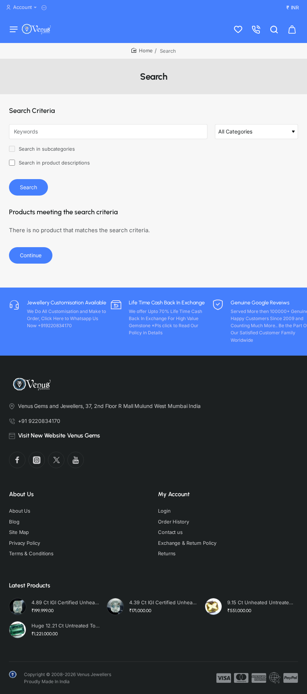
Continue (31, 255)
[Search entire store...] (274, 29)
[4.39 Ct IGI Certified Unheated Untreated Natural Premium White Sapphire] (115, 606)
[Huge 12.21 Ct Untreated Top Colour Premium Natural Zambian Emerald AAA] (17, 629)
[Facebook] (17, 460)
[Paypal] (290, 678)
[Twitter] (56, 460)
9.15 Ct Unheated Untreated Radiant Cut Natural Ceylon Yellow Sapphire (261, 602)
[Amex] (259, 678)
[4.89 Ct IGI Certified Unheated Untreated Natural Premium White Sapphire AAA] (17, 606)
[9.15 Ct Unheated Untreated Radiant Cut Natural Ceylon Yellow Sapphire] (213, 606)
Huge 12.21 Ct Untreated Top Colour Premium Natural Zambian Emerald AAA (65, 626)
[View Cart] (292, 29)
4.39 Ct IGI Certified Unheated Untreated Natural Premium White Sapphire (163, 602)
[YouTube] (75, 460)
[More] (45, 7)
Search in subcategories (46, 149)
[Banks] (274, 678)
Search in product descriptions (53, 163)
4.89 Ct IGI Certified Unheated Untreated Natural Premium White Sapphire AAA (65, 602)
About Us (21, 494)
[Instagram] (36, 460)
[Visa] (223, 678)
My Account (174, 494)
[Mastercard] (241, 678)
